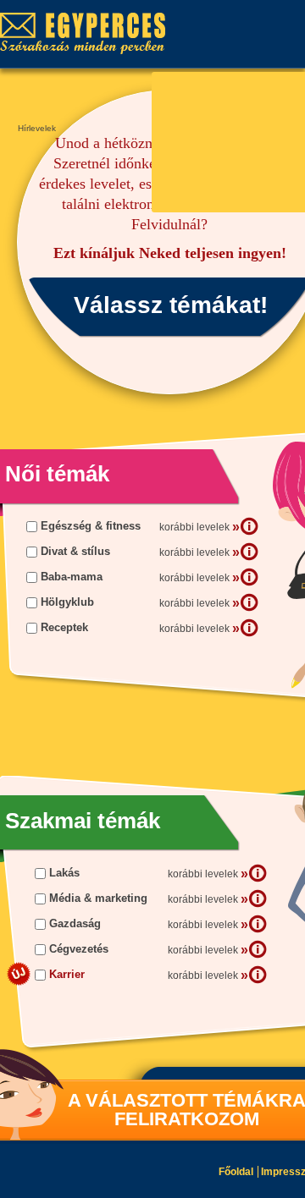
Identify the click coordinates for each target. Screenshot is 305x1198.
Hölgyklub (67, 602)
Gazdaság (75, 923)
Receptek (64, 627)
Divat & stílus (75, 551)
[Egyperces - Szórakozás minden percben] (91, 34)
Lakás (64, 872)
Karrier (67, 974)
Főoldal (236, 1172)
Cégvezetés (78, 948)
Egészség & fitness (91, 525)
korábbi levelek (199, 526)
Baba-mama (72, 576)
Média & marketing (98, 898)
